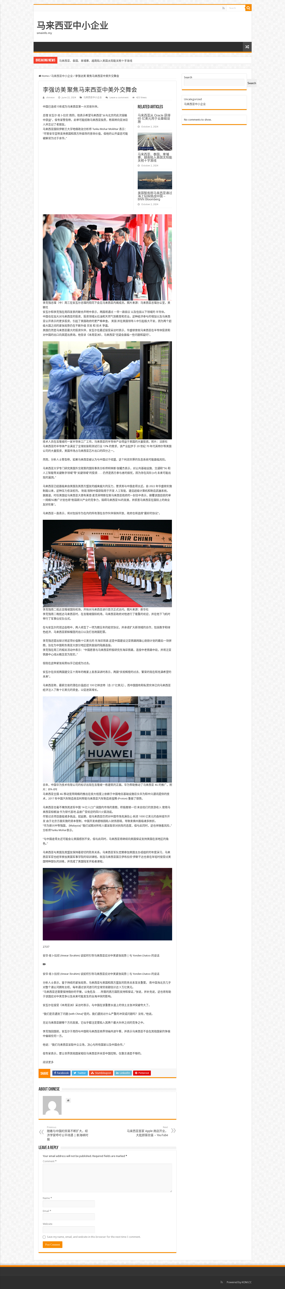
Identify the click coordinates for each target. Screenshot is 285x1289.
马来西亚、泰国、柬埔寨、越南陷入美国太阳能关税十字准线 (155, 157)
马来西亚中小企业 (72, 26)
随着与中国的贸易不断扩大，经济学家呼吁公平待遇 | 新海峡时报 (67, 1133)
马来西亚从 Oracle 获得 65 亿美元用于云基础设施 (154, 118)
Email (47, 1211)
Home (45, 75)
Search (188, 77)
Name (47, 1198)
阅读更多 (48, 1062)
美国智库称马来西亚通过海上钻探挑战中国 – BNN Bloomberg (95, 60)
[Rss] (223, 8)
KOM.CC (247, 1282)
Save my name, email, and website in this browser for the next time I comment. (94, 1236)
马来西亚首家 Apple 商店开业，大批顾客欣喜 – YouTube (147, 1131)
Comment (50, 1161)
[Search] (248, 8)
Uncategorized (193, 99)
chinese (50, 97)
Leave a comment (119, 97)
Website (47, 1223)
